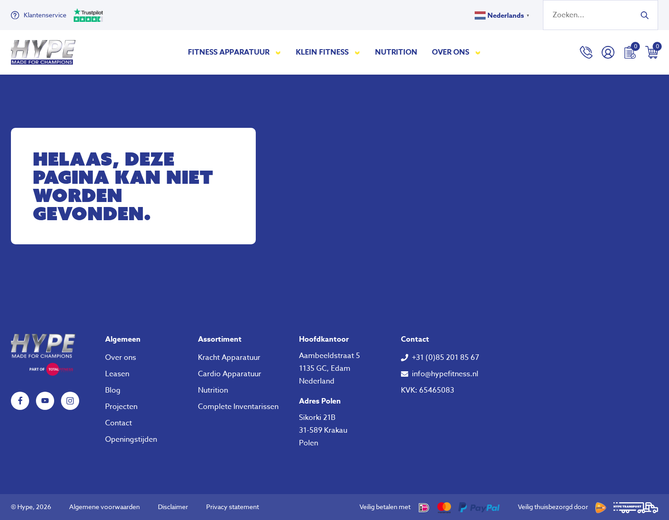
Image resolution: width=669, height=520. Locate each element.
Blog (113, 390)
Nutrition (396, 52)
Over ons (450, 52)
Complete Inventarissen (238, 406)
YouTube (45, 401)
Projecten (121, 406)
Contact (118, 423)
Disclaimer (173, 506)
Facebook (20, 401)
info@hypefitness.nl (445, 374)
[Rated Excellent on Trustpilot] (88, 15)
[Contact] (586, 52)
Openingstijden (131, 439)
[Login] (608, 52)
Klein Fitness (322, 52)
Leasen (117, 374)
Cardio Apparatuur (229, 374)
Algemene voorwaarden (104, 506)
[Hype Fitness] (43, 52)
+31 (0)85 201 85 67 (445, 357)
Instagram (70, 401)
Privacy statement (232, 506)
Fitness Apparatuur (228, 52)
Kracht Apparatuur (229, 357)
